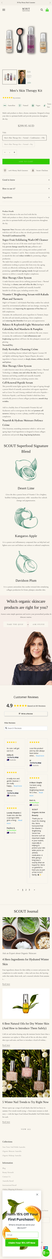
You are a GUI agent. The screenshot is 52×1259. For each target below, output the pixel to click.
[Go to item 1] (9, 77)
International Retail (9, 1185)
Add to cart (26, 162)
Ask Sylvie (39, 624)
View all (26, 1129)
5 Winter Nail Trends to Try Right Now (25, 1102)
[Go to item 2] (25, 77)
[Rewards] (46, 1253)
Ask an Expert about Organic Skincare (19, 953)
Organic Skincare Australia (11, 1151)
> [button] (34, 889)
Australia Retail (8, 1181)
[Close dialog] (37, 1194)
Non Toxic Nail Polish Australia (13, 1147)
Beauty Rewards (8, 1172)
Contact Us (6, 1177)
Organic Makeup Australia (11, 1155)
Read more (6, 984)
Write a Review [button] (27, 714)
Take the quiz (15, 624)
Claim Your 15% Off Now (21, 1242)
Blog (4, 1168)
